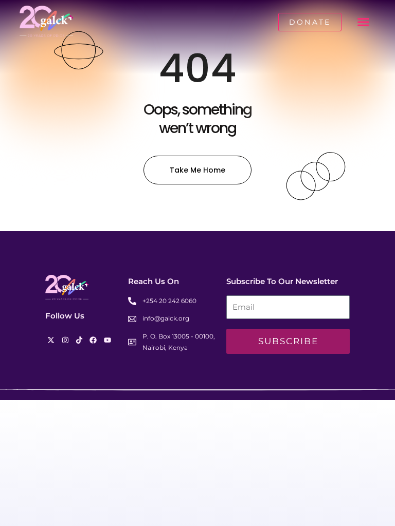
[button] (363, 22)
